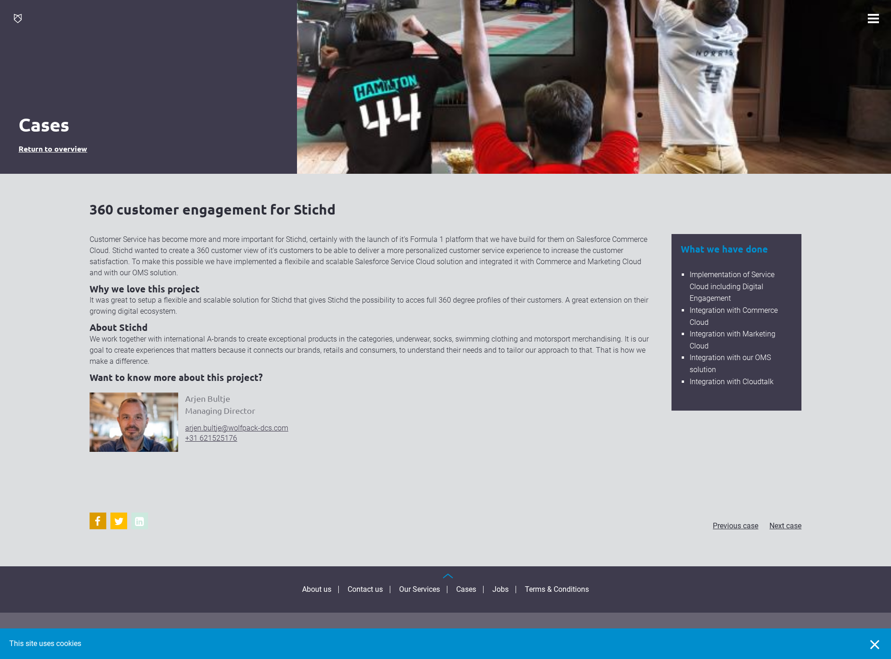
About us (316, 589)
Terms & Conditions (557, 589)
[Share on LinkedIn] (139, 521)
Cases (466, 589)
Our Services (419, 589)
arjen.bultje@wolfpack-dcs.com (236, 428)
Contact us (365, 589)
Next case (785, 525)
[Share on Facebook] (98, 521)
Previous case (735, 525)
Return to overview (53, 148)
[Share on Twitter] (118, 521)
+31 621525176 (211, 438)
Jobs (500, 589)
